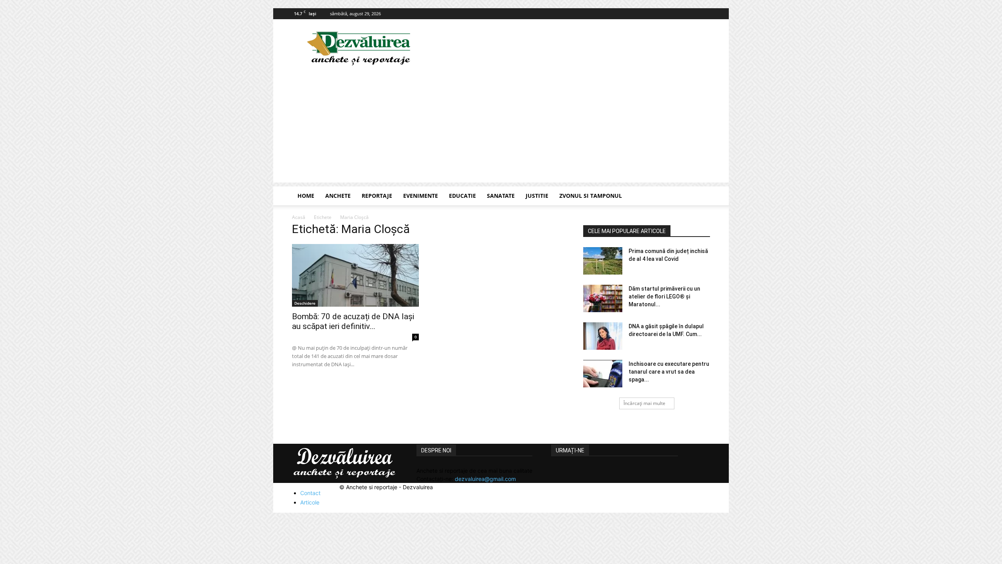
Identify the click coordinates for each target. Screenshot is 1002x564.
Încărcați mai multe (644, 403)
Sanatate (501, 195)
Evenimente (420, 195)
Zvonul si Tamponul (590, 195)
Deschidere (304, 303)
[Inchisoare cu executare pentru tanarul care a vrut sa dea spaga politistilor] (602, 373)
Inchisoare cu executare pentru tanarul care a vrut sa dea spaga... (669, 372)
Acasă (298, 217)
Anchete (338, 195)
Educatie (462, 195)
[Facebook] (704, 13)
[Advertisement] (501, 128)
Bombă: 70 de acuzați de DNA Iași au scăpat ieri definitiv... (353, 321)
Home (305, 195)
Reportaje (377, 195)
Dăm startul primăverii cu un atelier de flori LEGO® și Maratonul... (664, 296)
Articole (309, 502)
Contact (310, 493)
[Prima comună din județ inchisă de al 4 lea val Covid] (602, 261)
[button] (700, 196)
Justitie (537, 195)
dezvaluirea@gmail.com (485, 478)
